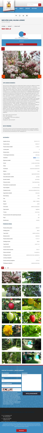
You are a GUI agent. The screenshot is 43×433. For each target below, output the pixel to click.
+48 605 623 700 (6, 419)
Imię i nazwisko (5, 373)
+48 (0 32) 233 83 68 (7, 418)
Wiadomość (24, 373)
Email (3, 378)
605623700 (22, 40)
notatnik (34, 8)
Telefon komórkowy (7, 383)
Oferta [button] (21, 8)
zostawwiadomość (21, 44)
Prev (3, 76)
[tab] (3, 49)
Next (39, 76)
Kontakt (28, 8)
